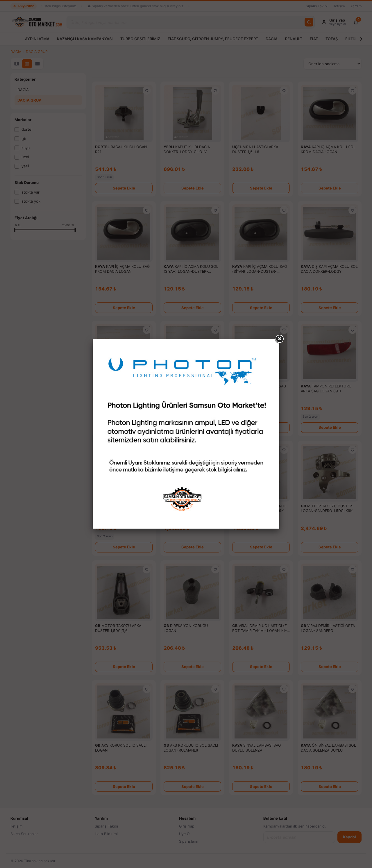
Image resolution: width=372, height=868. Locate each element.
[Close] (279, 339)
